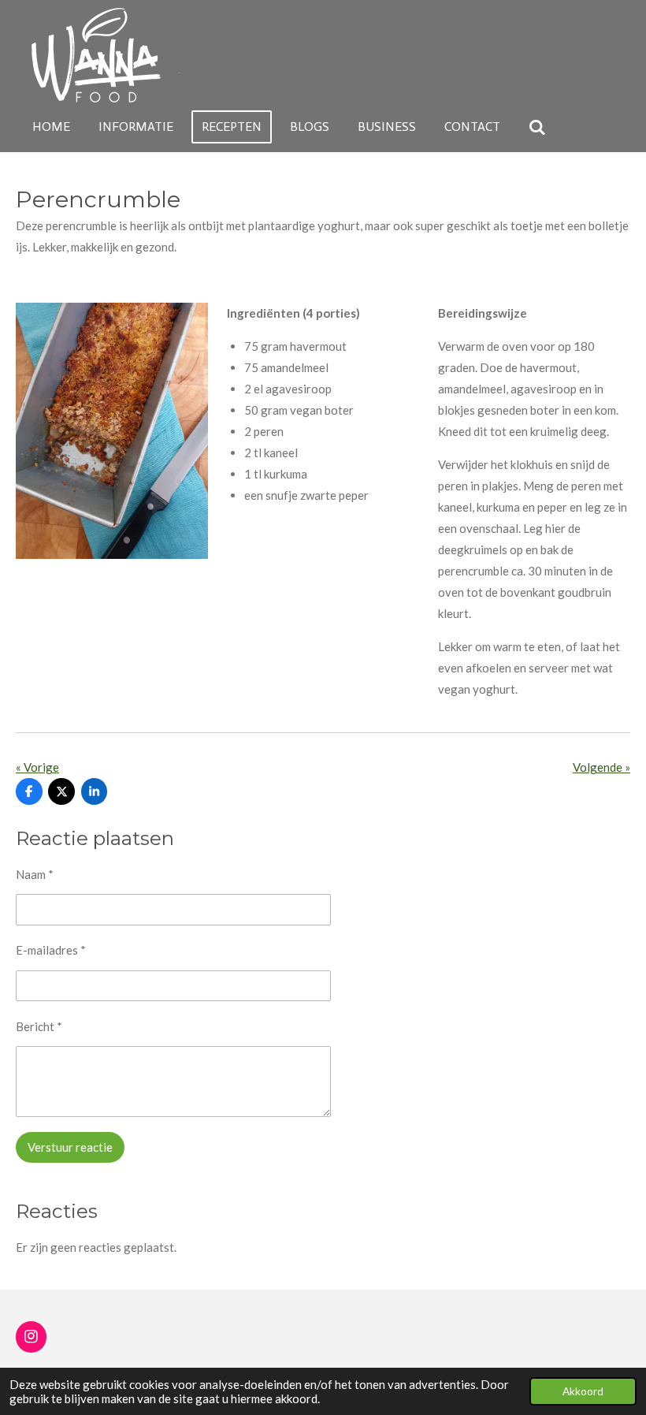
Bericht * (39, 1026)
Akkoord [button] (582, 1391)
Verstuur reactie (70, 1147)
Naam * (35, 874)
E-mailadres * (51, 950)
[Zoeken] (537, 127)
